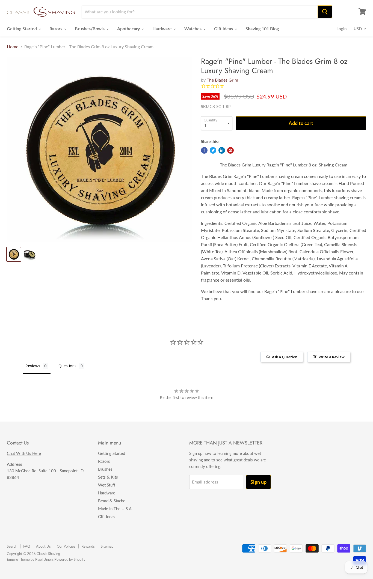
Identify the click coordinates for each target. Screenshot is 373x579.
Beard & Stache (111, 500)
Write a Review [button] (332, 356)
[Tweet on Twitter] (213, 150)
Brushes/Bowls (90, 28)
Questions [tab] (67, 365)
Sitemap (107, 546)
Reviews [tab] (32, 365)
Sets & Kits (108, 476)
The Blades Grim (222, 79)
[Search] (325, 11)
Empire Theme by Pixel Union (30, 559)
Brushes (105, 469)
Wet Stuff (106, 484)
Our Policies (66, 546)
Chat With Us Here (24, 453)
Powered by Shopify (69, 559)
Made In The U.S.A (115, 508)
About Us (43, 546)
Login (341, 28)
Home (12, 46)
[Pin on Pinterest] (230, 150)
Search (12, 546)
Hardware (162, 28)
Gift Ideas (224, 28)
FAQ (26, 546)
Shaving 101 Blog (262, 28)
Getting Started (22, 28)
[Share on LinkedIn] (221, 150)
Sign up (258, 482)
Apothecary (129, 28)
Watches (193, 28)
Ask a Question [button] (284, 356)
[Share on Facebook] (204, 150)
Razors (56, 28)
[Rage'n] (99, 149)
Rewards (88, 546)
